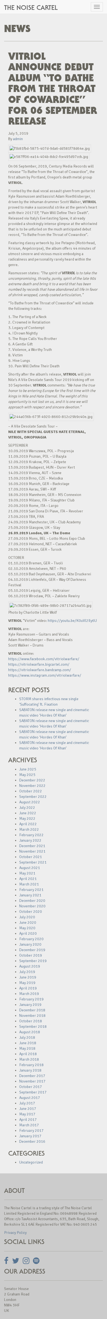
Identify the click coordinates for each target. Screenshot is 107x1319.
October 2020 (30, 911)
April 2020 (28, 933)
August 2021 (29, 867)
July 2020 (27, 917)
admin (18, 139)
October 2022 (30, 791)
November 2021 (32, 851)
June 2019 (27, 977)
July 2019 (27, 971)
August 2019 (29, 966)
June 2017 (27, 1108)
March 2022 (29, 829)
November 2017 (32, 1081)
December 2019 (32, 950)
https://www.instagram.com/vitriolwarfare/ (44, 675)
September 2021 (33, 862)
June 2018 (27, 1043)
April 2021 (28, 878)
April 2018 (28, 1054)
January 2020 (30, 944)
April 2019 (28, 988)
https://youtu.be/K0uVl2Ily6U (72, 620)
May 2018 (27, 1048)
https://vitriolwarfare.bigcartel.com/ (38, 664)
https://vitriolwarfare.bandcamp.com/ (39, 670)
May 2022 (27, 818)
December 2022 (32, 780)
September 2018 (33, 1026)
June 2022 (27, 813)
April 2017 (28, 1119)
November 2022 (32, 785)
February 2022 (31, 835)
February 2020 (31, 939)
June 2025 (27, 769)
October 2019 (30, 955)
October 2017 (30, 1086)
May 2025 (27, 774)
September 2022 (33, 796)
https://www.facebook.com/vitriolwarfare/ (43, 659)
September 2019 (33, 961)
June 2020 (27, 922)
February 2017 (31, 1130)
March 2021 (29, 884)
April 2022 (28, 824)
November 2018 (32, 1015)
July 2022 (27, 807)
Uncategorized (31, 1162)
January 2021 (30, 895)
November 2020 (32, 906)
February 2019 (31, 999)
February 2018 (31, 1065)
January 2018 (30, 1070)
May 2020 (27, 928)
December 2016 (32, 1141)
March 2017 (29, 1125)
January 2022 (30, 840)
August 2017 (29, 1097)
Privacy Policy (15, 1232)
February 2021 (31, 889)
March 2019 (29, 993)
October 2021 (30, 857)
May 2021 (27, 873)
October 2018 (30, 1021)
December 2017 (32, 1075)
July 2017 (27, 1103)
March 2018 (29, 1059)
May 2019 (27, 982)
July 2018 (27, 1037)
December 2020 (32, 900)
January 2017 (30, 1136)
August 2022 (29, 802)
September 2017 (33, 1092)
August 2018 (29, 1032)
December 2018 (32, 1010)
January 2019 (30, 1004)
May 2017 (27, 1114)
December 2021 (32, 846)
